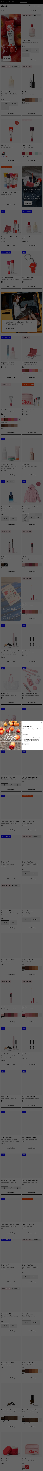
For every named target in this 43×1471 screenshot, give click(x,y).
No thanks (33, 744)
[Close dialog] (41, 722)
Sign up (25, 744)
